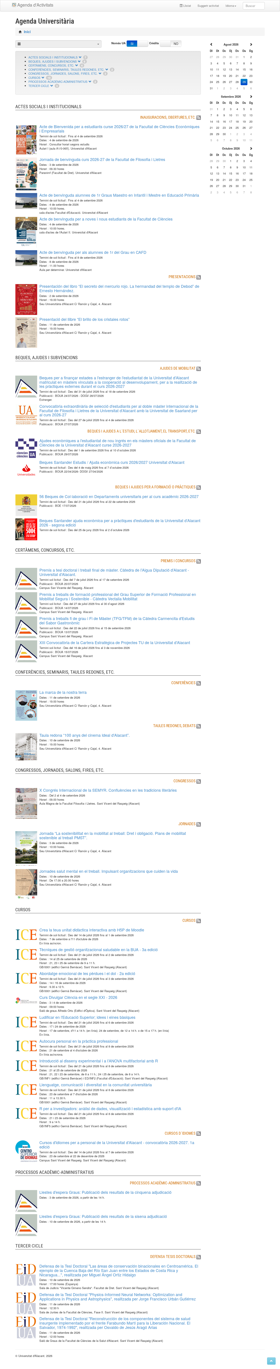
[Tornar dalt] (271, 1361)
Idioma (230, 6)
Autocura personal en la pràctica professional (78, 1041)
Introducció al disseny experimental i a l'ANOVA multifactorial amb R (98, 1060)
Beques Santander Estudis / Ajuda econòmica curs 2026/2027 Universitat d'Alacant (111, 462)
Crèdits (154, 43)
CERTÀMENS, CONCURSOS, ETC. (51, 65)
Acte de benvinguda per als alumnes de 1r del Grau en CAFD (92, 252)
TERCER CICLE (38, 86)
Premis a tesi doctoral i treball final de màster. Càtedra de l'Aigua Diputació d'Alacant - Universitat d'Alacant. (114, 572)
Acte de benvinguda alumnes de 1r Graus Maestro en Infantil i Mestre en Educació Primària (119, 195)
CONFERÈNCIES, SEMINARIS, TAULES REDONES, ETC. (66, 69)
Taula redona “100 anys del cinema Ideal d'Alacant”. (84, 735)
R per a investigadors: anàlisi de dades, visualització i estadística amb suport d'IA (110, 1108)
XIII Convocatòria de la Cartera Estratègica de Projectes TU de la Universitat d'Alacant (114, 642)
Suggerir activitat (208, 6)
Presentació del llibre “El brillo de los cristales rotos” (84, 319)
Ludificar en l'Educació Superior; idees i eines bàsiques (87, 1017)
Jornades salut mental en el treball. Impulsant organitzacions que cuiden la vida (108, 871)
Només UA (118, 43)
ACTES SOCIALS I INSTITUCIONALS (53, 57)
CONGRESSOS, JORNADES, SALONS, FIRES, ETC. (63, 73)
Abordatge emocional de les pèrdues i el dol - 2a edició (87, 973)
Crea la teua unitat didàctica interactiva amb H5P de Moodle (91, 930)
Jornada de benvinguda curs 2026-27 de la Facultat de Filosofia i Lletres (102, 159)
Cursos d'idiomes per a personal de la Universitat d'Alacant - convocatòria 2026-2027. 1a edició (116, 1144)
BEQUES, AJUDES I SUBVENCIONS (52, 61)
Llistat (186, 6)
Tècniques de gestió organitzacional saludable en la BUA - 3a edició (98, 949)
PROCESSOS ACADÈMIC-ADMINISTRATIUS (58, 81)
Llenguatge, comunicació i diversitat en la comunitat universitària (95, 1084)
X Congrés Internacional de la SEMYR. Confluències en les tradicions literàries (108, 790)
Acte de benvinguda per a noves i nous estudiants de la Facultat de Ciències (106, 219)
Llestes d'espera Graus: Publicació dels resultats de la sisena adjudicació (103, 1216)
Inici (27, 31)
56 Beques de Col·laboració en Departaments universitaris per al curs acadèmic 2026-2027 (119, 496)
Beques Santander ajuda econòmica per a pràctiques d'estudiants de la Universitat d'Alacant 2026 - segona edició (119, 523)
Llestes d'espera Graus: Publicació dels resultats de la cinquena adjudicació (105, 1192)
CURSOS (34, 78)
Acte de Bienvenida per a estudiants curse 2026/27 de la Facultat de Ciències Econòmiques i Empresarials (119, 129)
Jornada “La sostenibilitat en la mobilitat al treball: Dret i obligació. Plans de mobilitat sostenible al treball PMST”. (112, 835)
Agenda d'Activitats (35, 5)
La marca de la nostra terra (63, 692)
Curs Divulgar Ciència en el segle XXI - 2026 (78, 997)
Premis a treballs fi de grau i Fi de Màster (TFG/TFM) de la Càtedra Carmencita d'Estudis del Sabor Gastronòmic (117, 620)
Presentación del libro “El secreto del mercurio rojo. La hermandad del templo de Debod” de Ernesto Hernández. (119, 288)
